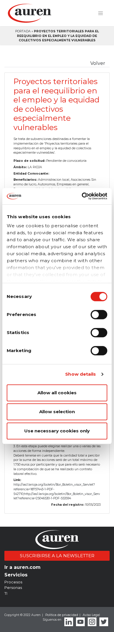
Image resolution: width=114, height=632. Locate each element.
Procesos (13, 582)
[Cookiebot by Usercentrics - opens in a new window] (82, 196)
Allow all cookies (57, 392)
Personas (13, 587)
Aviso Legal (91, 615)
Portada (23, 31)
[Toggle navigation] (100, 13)
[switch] (99, 314)
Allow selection (57, 411)
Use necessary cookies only (57, 431)
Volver (97, 63)
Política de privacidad (61, 615)
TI (5, 593)
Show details (80, 374)
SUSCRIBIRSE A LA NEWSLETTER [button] (57, 555)
